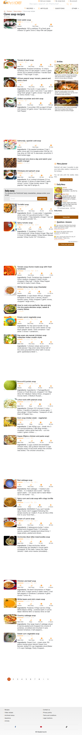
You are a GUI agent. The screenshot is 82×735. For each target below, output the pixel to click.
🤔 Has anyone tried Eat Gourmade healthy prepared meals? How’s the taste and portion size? (65, 227)
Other (74, 8)
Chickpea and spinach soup (28, 171)
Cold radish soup (24, 20)
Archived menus (64, 208)
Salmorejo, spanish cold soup (29, 141)
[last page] (48, 679)
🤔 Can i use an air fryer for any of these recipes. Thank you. (64, 237)
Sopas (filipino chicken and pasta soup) (33, 436)
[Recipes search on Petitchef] (67, 4)
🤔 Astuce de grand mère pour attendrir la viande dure (63, 232)
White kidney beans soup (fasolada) (31, 287)
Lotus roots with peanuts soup (29, 400)
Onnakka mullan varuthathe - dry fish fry (70, 190)
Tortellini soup (23, 204)
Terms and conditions (49, 715)
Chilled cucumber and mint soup (30, 99)
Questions (59, 8)
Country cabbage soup (26, 616)
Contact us (46, 710)
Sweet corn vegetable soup (28, 634)
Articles (44, 8)
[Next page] (43, 679)
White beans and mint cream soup (31, 599)
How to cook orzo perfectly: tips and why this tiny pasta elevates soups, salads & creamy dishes (34, 307)
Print (73, 208)
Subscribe (42, 199)
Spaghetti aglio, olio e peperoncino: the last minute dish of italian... (70, 197)
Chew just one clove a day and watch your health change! (34, 160)
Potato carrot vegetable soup (29, 317)
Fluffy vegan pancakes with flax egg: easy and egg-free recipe (70, 204)
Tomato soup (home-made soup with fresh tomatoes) (34, 268)
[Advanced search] (70, 4)
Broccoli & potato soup (26, 381)
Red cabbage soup (24, 480)
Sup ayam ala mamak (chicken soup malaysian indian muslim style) (31, 336)
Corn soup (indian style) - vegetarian (32, 418)
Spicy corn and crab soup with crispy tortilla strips (35, 499)
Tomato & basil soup (25, 60)
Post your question (67, 244)
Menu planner (65, 180)
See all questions (72, 241)
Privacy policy (47, 712)
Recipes (29, 8)
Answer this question (59, 229)
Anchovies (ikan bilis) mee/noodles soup (33, 537)
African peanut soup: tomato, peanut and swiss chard (34, 79)
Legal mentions (47, 718)
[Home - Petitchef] (4, 11)
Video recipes (9, 712)
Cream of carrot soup (26, 519)
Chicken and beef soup (26, 581)
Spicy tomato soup (25, 223)
